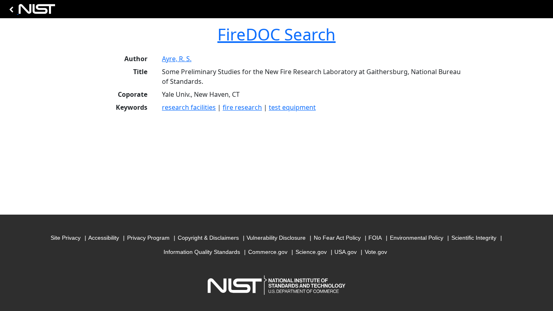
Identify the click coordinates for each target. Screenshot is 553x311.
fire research (242, 107)
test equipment (292, 107)
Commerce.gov (267, 252)
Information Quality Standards (202, 252)
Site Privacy (66, 237)
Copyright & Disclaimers (208, 237)
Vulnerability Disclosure (276, 237)
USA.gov (345, 252)
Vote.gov (376, 252)
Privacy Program (148, 237)
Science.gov (311, 252)
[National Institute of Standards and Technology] (30, 11)
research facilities (189, 107)
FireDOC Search (276, 34)
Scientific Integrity (473, 237)
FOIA (375, 237)
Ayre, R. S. (176, 58)
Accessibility (103, 237)
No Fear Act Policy (337, 237)
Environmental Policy (416, 237)
